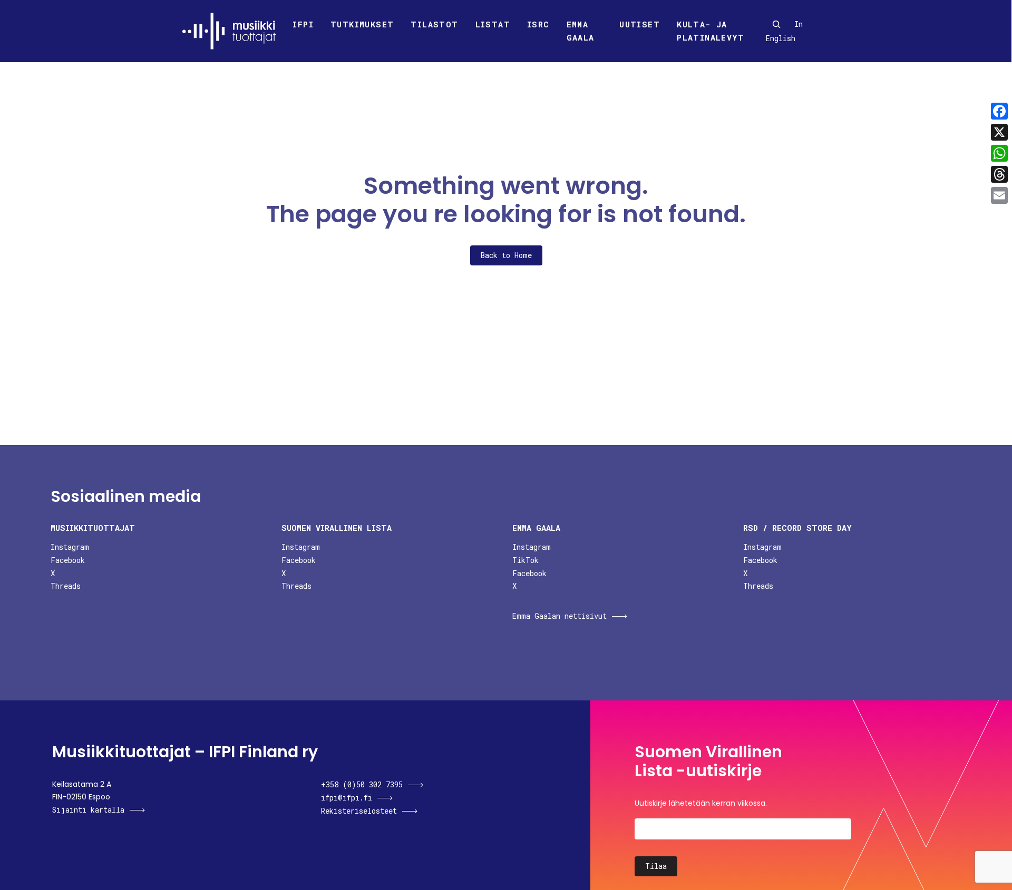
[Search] (776, 24)
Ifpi (303, 24)
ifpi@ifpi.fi (346, 798)
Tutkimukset (362, 24)
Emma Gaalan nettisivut (559, 616)
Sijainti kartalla (88, 810)
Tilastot (434, 24)
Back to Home (506, 255)
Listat (492, 24)
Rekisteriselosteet (359, 811)
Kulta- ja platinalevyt (710, 31)
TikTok (525, 560)
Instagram (70, 547)
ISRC (538, 24)
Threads (66, 586)
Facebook (68, 560)
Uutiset (639, 24)
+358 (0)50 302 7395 (362, 784)
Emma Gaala (581, 31)
